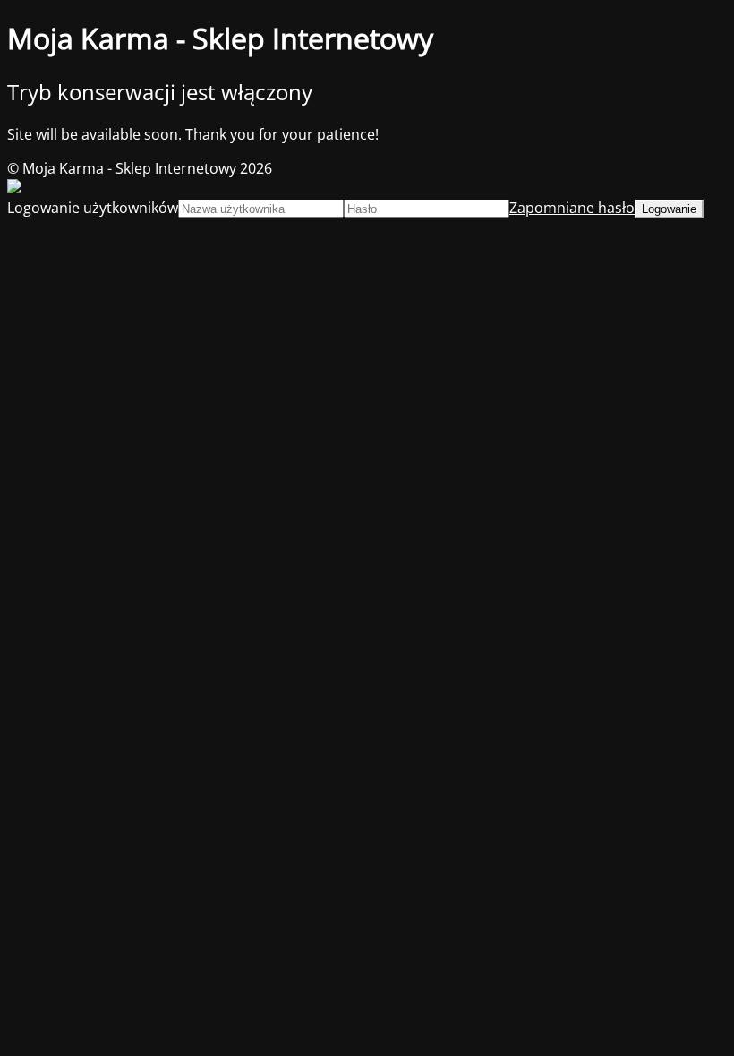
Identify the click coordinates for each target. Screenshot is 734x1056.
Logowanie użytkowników (92, 207)
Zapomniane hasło (572, 207)
